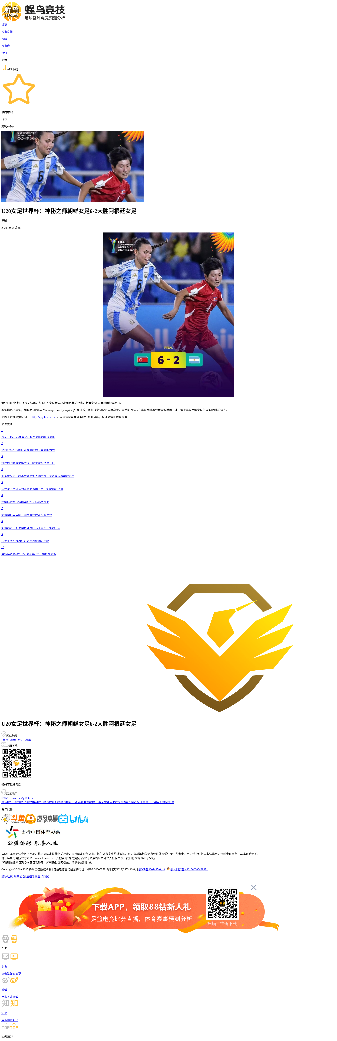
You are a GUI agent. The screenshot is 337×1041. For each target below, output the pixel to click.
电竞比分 (7, 802)
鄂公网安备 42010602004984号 (189, 869)
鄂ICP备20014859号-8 (151, 869)
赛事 (27, 740)
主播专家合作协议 (37, 876)
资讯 (4, 52)
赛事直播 (7, 31)
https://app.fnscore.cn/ (44, 417)
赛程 (4, 38)
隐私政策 (7, 876)
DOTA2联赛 (121, 802)
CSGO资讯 (136, 802)
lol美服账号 (167, 802)
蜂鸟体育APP (51, 802)
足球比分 (19, 802)
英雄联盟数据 (86, 802)
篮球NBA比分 (34, 802)
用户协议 (19, 876)
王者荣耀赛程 (104, 802)
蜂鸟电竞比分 (69, 802)
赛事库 (5, 45)
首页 (4, 24)
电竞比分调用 (151, 802)
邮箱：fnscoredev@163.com (17, 798)
